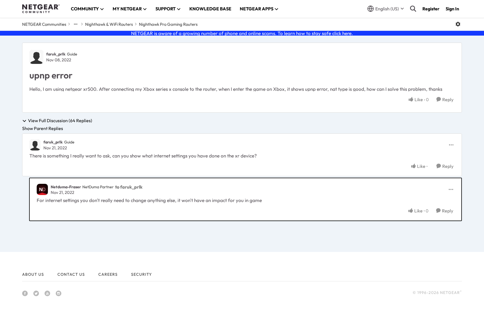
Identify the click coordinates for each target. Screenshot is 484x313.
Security (141, 274)
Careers (108, 274)
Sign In (452, 8)
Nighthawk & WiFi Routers (109, 24)
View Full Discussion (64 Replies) (60, 120)
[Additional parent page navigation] (75, 24)
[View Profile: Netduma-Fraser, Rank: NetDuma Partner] (42, 189)
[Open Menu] (458, 24)
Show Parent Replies (42, 128)
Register (430, 8)
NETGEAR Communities (44, 24)
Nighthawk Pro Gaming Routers (168, 24)
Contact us (71, 274)
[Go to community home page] (41, 8)
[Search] (413, 8)
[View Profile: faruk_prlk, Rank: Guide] (36, 57)
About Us (33, 274)
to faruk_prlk (129, 187)
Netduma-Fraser (66, 187)
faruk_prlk (56, 54)
